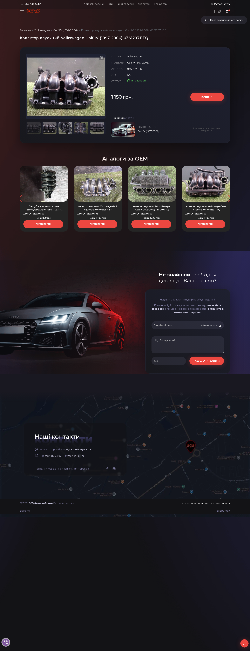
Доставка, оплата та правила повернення (206, 129)
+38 (30, 4)
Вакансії (25, 510)
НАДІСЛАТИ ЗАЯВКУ (206, 360)
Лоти (110, 4)
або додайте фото (210, 325)
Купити (207, 96)
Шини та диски (125, 4)
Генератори (144, 4)
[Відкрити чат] (244, 643)
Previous (20, 198)
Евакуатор (160, 4)
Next (230, 198)
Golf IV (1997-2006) (148, 131)
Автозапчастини (94, 4)
